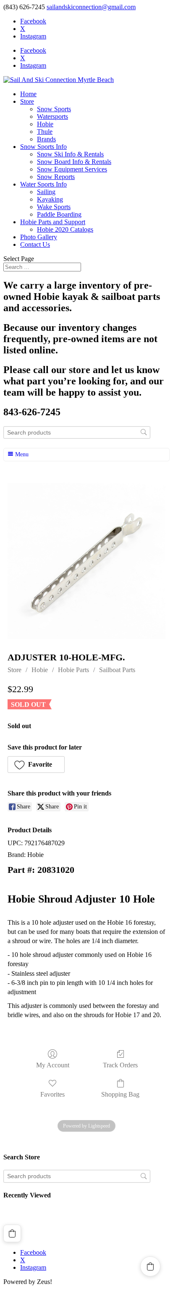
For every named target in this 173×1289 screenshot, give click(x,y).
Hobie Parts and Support (52, 221)
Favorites (52, 1094)
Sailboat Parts (117, 669)
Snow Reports (56, 176)
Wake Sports (54, 206)
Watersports (52, 116)
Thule (44, 131)
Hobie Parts (73, 669)
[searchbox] (76, 432)
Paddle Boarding (59, 214)
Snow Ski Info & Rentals (70, 154)
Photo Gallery (38, 236)
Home (28, 93)
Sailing (46, 191)
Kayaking (50, 199)
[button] (36, 764)
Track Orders (120, 1065)
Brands (46, 139)
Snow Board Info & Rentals (74, 161)
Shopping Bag (120, 1094)
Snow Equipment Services (72, 169)
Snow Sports (54, 109)
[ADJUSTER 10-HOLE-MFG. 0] (86, 560)
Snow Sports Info (43, 146)
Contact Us (35, 244)
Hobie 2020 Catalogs (65, 229)
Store (27, 101)
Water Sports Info (43, 184)
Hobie (45, 124)
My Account (52, 1065)
